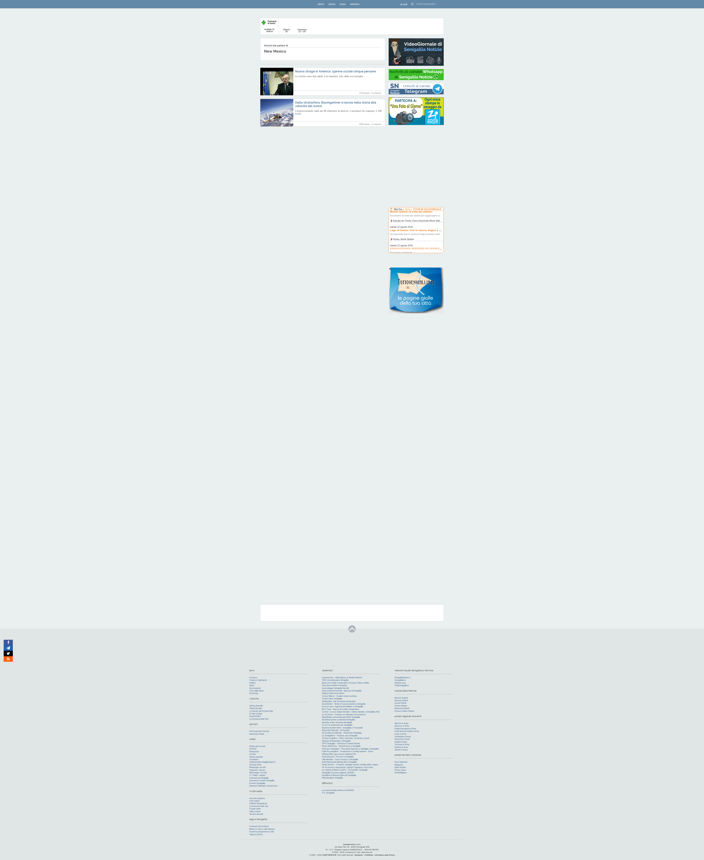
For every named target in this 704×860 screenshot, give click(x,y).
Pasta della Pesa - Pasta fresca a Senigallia (341, 746)
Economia (253, 693)
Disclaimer (359, 855)
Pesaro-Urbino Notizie (404, 711)
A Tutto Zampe (255, 713)
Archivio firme (255, 765)
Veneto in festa (401, 750)
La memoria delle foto (258, 719)
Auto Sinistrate (401, 762)
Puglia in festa (401, 742)
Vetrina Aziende (256, 706)
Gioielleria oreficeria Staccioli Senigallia (339, 775)
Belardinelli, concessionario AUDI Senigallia (341, 717)
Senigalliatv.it (400, 680)
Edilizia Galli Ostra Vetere (333, 693)
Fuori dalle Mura (256, 691)
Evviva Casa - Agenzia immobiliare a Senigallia (342, 706)
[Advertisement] (416, 151)
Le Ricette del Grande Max (261, 711)
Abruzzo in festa (402, 726)
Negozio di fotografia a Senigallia (336, 741)
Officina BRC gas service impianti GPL (339, 754)
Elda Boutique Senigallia (332, 778)
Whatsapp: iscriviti (257, 767)
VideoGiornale (255, 708)
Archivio (252, 749)
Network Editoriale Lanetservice (263, 786)
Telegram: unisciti (257, 770)
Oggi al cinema (256, 834)
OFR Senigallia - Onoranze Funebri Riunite (341, 743)
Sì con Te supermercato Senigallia (337, 725)
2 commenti (376, 124)
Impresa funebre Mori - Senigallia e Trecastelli (342, 728)
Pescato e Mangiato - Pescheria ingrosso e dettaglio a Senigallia (350, 749)
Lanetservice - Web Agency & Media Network (342, 677)
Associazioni (255, 688)
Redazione (254, 751)
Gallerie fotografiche (258, 803)
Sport (251, 685)
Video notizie (255, 811)
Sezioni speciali (256, 814)
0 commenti (376, 93)
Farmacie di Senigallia (259, 778)
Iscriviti (252, 754)
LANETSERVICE (329, 855)
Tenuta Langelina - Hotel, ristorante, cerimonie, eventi (345, 738)
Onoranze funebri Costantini (334, 685)
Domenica (302, 30)
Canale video (255, 809)
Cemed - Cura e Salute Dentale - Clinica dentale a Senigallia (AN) (351, 712)
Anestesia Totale (256, 734)
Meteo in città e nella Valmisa (262, 829)
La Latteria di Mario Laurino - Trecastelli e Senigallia (344, 770)
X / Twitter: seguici (257, 775)
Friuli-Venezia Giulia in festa (407, 731)
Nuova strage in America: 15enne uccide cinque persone (335, 71)
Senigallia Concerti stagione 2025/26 (338, 772)
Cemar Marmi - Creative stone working (339, 696)
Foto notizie (254, 801)
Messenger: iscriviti (258, 772)
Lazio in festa (400, 734)
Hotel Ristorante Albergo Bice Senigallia (339, 762)
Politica (252, 683)
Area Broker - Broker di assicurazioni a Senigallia (343, 704)
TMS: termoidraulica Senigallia (335, 680)
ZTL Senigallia (328, 793)
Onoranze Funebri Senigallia (261, 780)
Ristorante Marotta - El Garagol (336, 730)
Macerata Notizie (402, 708)
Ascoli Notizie (400, 703)
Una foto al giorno (257, 798)
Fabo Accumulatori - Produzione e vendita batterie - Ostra (347, 751)
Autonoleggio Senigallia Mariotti (335, 688)
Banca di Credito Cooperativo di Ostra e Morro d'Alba (345, 683)
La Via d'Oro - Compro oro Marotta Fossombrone (344, 714)
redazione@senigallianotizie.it (262, 762)
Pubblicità (369, 855)
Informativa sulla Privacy (385, 855)
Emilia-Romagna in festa (405, 729)
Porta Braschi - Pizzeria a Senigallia (337, 757)
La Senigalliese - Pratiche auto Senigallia (340, 735)
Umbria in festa (401, 747)
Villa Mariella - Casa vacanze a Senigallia (340, 759)
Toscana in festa (402, 744)
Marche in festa (401, 723)
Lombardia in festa (403, 736)
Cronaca (253, 677)
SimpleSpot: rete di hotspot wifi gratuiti (338, 701)
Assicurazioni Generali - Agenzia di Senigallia (342, 691)
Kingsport (399, 765)
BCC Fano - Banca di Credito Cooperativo (340, 709)
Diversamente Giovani (259, 731)
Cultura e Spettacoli (258, 680)
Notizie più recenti (257, 746)
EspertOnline (255, 716)
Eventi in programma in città (261, 831)
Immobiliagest (401, 772)
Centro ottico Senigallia (332, 698)
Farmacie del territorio (259, 826)
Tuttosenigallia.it (402, 685)
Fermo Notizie (401, 706)
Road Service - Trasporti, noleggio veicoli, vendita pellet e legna (350, 764)
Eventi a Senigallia (257, 783)
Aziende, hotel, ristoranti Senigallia (337, 722)
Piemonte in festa (402, 739)
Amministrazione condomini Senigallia (338, 720)
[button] (404, 4)
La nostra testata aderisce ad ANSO (338, 790)
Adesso (286, 30)
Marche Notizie (401, 698)
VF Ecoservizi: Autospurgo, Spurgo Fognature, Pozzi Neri (347, 767)
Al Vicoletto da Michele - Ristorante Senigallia (342, 733)
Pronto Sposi (400, 770)
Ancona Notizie (401, 700)
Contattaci (253, 759)
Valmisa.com (400, 683)
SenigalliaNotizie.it (402, 677)
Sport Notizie (400, 767)
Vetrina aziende (256, 757)
